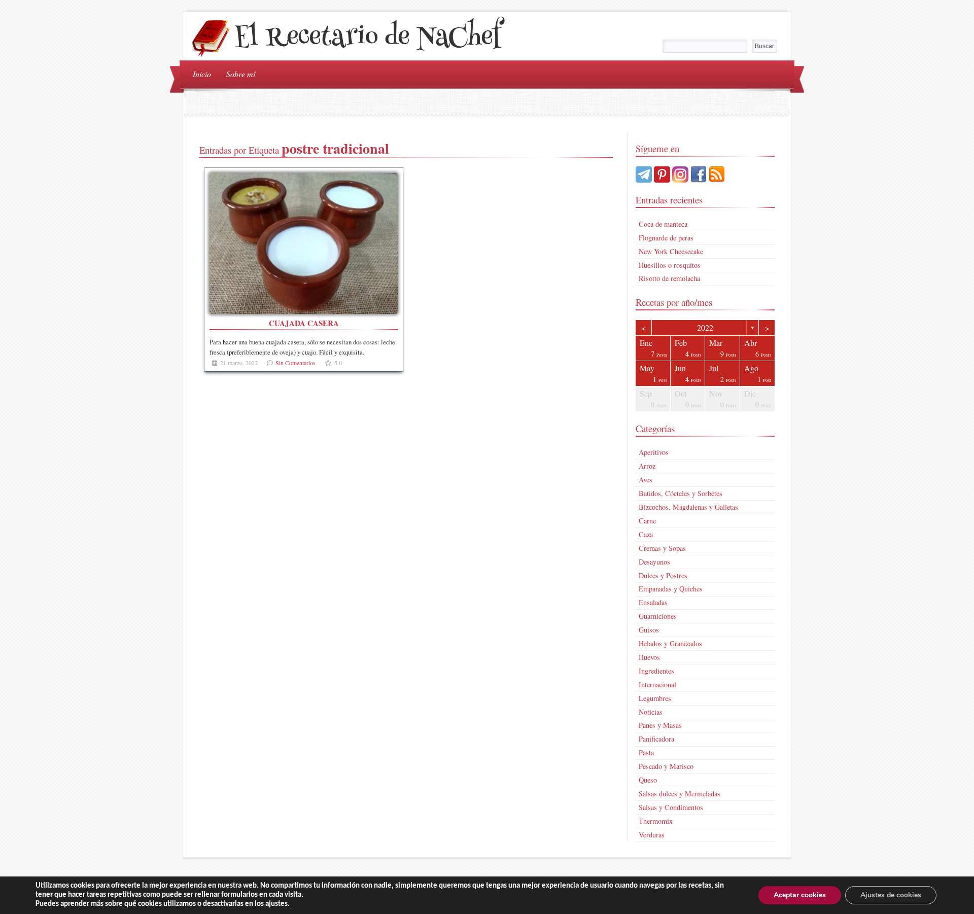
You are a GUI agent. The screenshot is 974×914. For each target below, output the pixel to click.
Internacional (657, 684)
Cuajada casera (304, 323)
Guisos (649, 630)
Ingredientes (656, 671)
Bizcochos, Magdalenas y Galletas (688, 507)
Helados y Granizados (670, 643)
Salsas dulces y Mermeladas (679, 793)
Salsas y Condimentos (671, 807)
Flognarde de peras (666, 237)
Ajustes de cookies (890, 895)
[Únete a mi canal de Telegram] (644, 179)
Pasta (646, 752)
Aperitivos (654, 452)
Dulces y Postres (663, 575)
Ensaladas (653, 602)
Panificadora (656, 739)
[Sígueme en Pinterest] (662, 179)
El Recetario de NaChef (367, 38)
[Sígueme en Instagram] (680, 179)
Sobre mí (240, 73)
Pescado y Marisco (666, 766)
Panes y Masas (660, 725)
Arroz (647, 466)
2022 (705, 327)
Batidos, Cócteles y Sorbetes (680, 493)
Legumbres (655, 698)
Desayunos (654, 562)
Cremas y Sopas (662, 548)
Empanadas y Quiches (671, 588)
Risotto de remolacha (669, 278)
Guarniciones (658, 616)
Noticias (651, 712)
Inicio (202, 73)
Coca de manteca (663, 224)
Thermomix (656, 821)
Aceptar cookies (800, 895)
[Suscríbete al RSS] (717, 179)
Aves (645, 479)
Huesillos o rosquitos (670, 265)
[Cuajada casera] (304, 244)
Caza (646, 534)
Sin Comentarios (295, 363)
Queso (648, 780)
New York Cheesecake (671, 251)
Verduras (652, 834)
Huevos (649, 657)
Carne (647, 520)
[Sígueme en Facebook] (698, 179)
